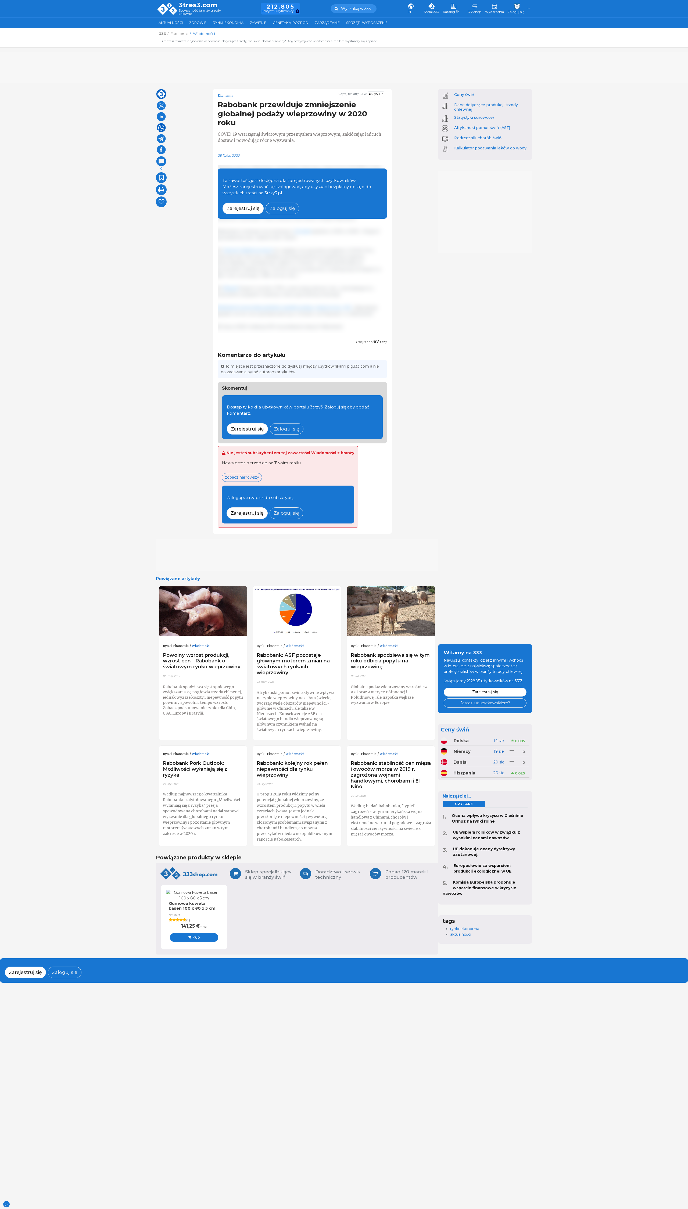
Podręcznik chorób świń (478, 137)
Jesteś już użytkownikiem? (485, 703)
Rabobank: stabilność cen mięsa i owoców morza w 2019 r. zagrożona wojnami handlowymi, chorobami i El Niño (391, 775)
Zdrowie (197, 23)
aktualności (460, 934)
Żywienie (258, 23)
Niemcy (462, 751)
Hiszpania (464, 773)
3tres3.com (198, 5)
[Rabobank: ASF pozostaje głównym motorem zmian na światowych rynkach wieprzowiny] (297, 611)
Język (376, 94)
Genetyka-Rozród (290, 23)
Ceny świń (464, 94)
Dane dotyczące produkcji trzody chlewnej (486, 107)
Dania (460, 762)
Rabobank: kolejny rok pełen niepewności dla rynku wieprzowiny (292, 769)
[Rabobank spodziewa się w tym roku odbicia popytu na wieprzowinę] (391, 611)
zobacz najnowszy (242, 477)
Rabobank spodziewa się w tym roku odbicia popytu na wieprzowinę (390, 661)
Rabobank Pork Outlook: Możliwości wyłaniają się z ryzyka (195, 769)
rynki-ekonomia (464, 928)
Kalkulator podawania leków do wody (490, 148)
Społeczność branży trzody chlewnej (200, 12)
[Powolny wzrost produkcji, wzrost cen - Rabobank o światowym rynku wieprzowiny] (203, 611)
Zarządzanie (327, 23)
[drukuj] (161, 189)
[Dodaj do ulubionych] (161, 177)
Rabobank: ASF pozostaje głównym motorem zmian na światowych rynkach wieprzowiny (293, 664)
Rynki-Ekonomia (228, 23)
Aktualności (171, 23)
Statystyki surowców (474, 117)
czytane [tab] (464, 804)
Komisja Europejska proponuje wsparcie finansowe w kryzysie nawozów (479, 888)
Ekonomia (225, 96)
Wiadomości (201, 646)
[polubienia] (161, 201)
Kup (195, 937)
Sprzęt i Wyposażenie (367, 23)
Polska (461, 740)
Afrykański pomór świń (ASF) (482, 127)
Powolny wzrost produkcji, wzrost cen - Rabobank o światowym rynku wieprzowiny (202, 661)
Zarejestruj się (243, 208)
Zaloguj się (282, 208)
